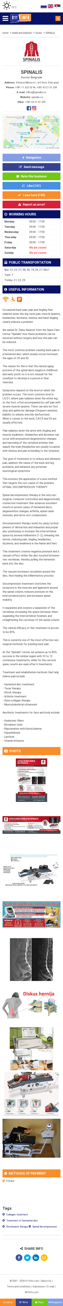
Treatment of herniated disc (22, 1220)
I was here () (34, 195)
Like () (33, 185)
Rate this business (34, 176)
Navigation (33, 157)
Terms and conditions (19, 1286)
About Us (46, 1280)
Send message (34, 167)
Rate (41, 1302)
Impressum (39, 1286)
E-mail (50, 1286)
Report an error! (34, 204)
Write (25, 1302)
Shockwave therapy (17, 1226)
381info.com (31, 1292)
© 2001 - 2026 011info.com (24, 1280)
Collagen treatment (17, 1214)
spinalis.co (37, 97)
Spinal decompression (44, 1226)
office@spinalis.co (36, 92)
